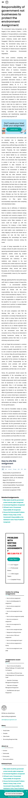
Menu (3, 2)
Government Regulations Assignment (14, 505)
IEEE (22, 469)
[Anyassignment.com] (15, 3)
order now (14, 129)
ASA (19, 469)
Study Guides (6, 730)
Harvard (10, 469)
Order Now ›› (13, 559)
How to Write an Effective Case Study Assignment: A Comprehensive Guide (15, 675)
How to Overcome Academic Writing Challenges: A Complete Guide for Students (15, 668)
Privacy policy (6, 756)
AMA (25, 469)
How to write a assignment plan (14, 629)
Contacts (5, 750)
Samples (5, 733)
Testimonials (6, 753)
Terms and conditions (8, 759)
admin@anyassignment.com (9, 719)
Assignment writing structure (14, 632)
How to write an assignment (13, 598)
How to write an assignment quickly (15, 616)
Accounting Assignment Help (10, 739)
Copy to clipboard (7, 481)
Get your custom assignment (14, 793)
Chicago (14, 469)
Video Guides (6, 736)
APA (3, 469)
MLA (6, 469)
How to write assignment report (14, 640)
